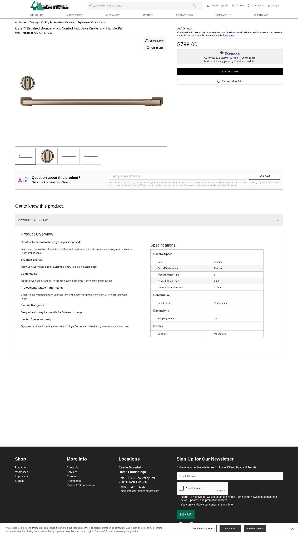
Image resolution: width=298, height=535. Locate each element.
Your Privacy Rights (204, 528)
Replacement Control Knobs (91, 22)
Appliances (112, 15)
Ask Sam (264, 176)
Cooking (34, 22)
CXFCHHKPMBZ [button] (43, 32)
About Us (72, 467)
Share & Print (157, 40)
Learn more (248, 57)
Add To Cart (230, 71)
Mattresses (74, 15)
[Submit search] (194, 6)
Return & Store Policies (81, 485)
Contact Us (223, 15)
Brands (148, 15)
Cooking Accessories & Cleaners (57, 22)
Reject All (230, 528)
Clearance (261, 15)
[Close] (292, 528)
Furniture (36, 15)
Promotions (184, 15)
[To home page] (49, 6)
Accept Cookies (254, 528)
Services (72, 471)
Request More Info (232, 81)
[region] (149, 529)
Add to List (157, 47)
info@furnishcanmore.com (143, 490)
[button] (208, 6)
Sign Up (185, 514)
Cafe (17, 33)
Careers (72, 476)
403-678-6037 (136, 486)
